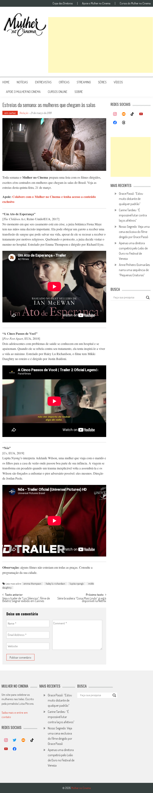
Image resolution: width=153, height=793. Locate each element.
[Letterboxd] (123, 114)
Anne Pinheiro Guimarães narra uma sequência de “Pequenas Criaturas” (134, 270)
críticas (64, 82)
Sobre (79, 92)
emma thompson (32, 583)
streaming (84, 82)
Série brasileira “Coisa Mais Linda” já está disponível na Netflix (81, 600)
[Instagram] (115, 114)
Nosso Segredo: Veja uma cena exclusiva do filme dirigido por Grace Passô (134, 232)
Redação (23, 113)
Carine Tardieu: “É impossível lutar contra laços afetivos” (133, 215)
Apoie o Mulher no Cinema (96, 3)
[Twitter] (14, 740)
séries (102, 82)
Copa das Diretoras (63, 3)
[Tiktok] (132, 114)
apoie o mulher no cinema (23, 92)
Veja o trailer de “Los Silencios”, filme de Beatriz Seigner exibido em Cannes (26, 600)
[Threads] (123, 122)
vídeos (118, 82)
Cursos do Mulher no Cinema (135, 3)
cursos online (57, 92)
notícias (22, 82)
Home (6, 82)
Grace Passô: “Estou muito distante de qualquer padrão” (131, 199)
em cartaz (10, 113)
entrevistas (43, 82)
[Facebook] (115, 122)
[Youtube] (141, 114)
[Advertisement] (100, 45)
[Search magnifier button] (148, 297)
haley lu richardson (55, 583)
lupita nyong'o (77, 583)
